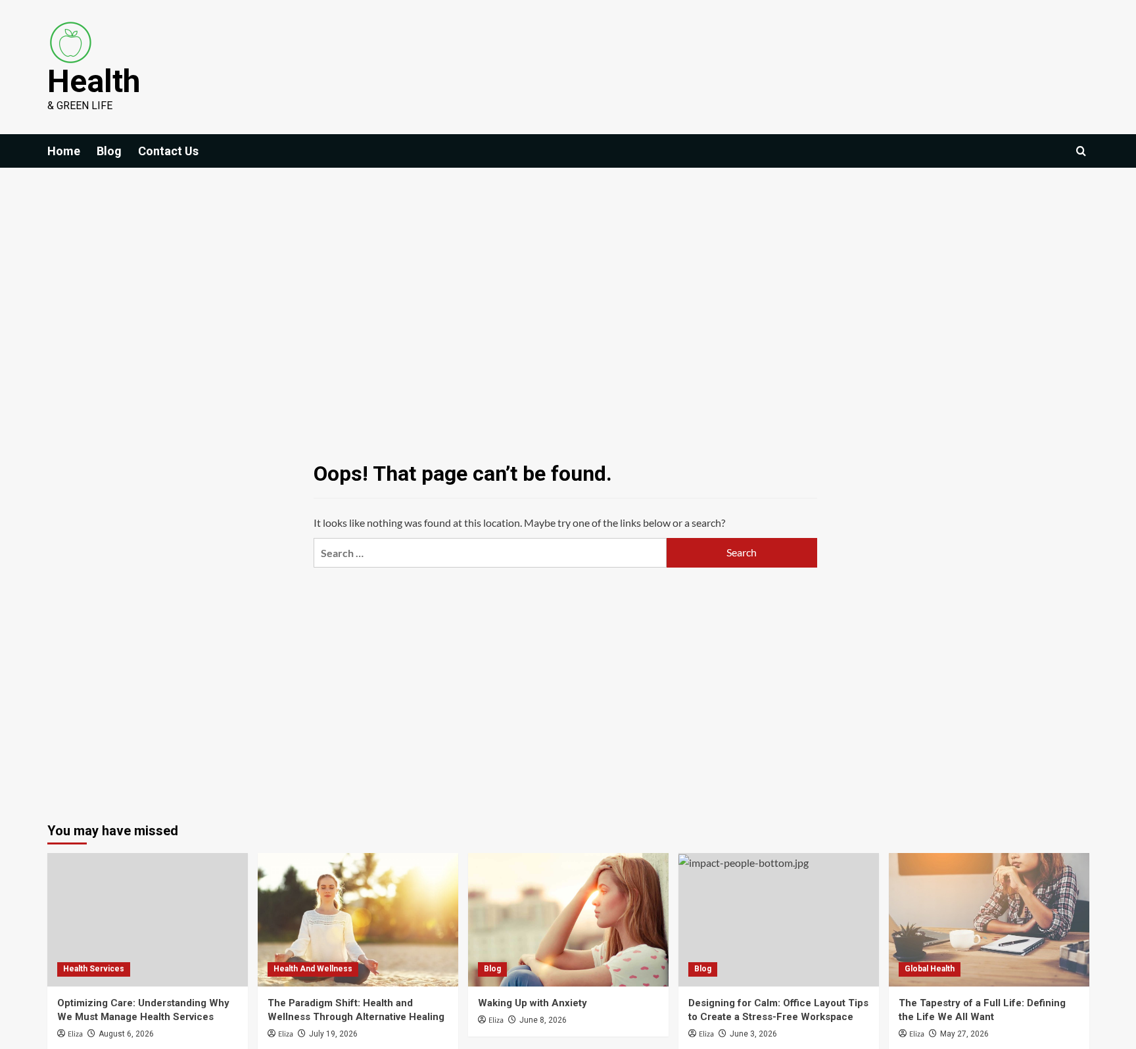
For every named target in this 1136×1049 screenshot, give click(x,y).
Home (63, 151)
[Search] (1081, 150)
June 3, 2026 (753, 1033)
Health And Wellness (312, 968)
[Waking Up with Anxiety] (568, 920)
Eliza (75, 1034)
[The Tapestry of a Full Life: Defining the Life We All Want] (989, 920)
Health (93, 81)
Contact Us (168, 151)
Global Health (930, 968)
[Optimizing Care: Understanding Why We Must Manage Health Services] (147, 920)
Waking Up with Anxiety (532, 1003)
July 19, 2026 (333, 1033)
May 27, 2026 (964, 1033)
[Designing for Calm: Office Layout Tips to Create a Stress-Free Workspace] (778, 920)
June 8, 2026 (543, 1020)
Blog (109, 151)
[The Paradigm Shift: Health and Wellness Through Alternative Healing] (358, 920)
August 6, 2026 (126, 1033)
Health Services (93, 968)
